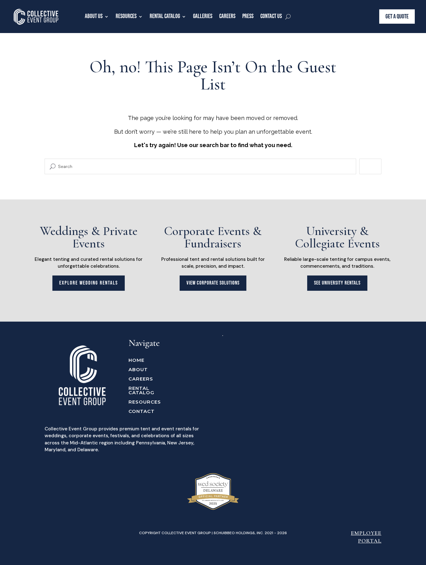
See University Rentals (337, 283)
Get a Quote (397, 16)
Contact (141, 411)
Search (370, 166)
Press (248, 16)
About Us (94, 16)
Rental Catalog (165, 16)
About (138, 369)
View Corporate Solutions (213, 283)
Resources (126, 16)
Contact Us (271, 16)
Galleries (202, 16)
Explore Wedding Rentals (88, 283)
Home (136, 360)
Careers (227, 16)
